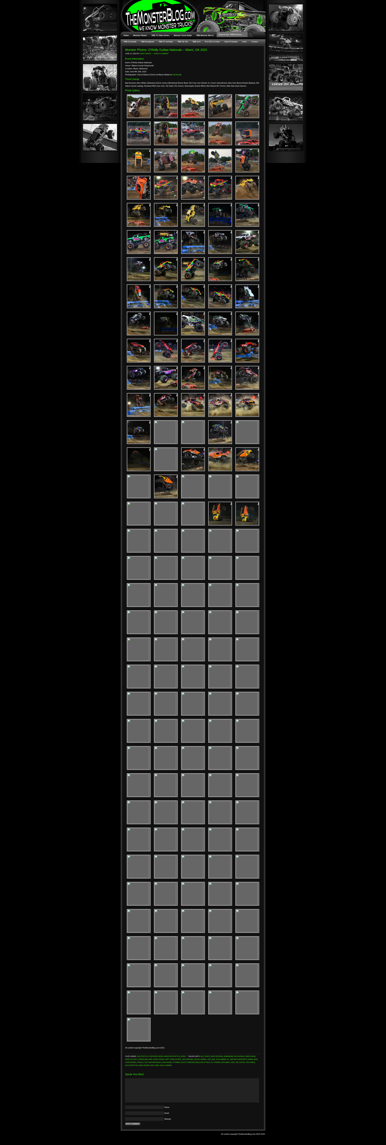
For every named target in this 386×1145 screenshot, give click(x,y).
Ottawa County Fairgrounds (185, 1062)
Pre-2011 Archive (212, 42)
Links (244, 42)
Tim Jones (250, 1062)
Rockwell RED (227, 1062)
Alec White (205, 1056)
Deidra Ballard (145, 1059)
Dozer (178, 1059)
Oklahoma (167, 1062)
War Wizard (144, 1065)
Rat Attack (205, 1062)
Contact (254, 42)
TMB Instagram (147, 42)
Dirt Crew (169, 1059)
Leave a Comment (161, 53)
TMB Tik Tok (182, 42)
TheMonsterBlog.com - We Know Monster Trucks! (191, 13)
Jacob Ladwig (200, 1059)
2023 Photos (142, 1056)
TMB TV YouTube (166, 42)
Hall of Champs (231, 42)
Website (167, 1119)
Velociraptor (131, 1065)
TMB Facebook (130, 42)
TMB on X (196, 42)
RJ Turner (215, 1062)
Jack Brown (187, 1059)
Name (166, 1107)
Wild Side (155, 1065)
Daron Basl (250, 1056)
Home (126, 35)
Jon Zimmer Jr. (222, 1059)
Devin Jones (158, 1059)
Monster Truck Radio (183, 35)
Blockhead (239, 1056)
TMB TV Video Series (160, 35)
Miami (250, 1059)
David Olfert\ (131, 1059)
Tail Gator (240, 1062)
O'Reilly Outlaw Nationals (149, 1062)
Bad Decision (217, 1056)
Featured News (156, 1056)
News (183, 1056)
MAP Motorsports (238, 1059)
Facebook (176, 75)
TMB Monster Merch (205, 35)
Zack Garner (166, 1065)
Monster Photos (140, 35)
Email (166, 1113)
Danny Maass (145, 53)
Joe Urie (211, 1059)
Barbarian (228, 1056)
